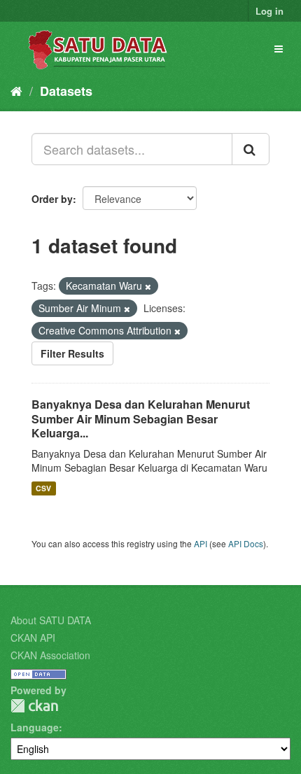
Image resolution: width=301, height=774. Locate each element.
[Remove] (148, 286)
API (200, 543)
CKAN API (32, 638)
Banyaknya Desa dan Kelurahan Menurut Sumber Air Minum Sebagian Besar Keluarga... (140, 419)
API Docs (245, 543)
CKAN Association (50, 655)
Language (34, 727)
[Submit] (251, 149)
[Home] (16, 90)
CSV (43, 488)
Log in (269, 10)
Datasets (66, 91)
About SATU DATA (50, 620)
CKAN (34, 705)
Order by (52, 199)
